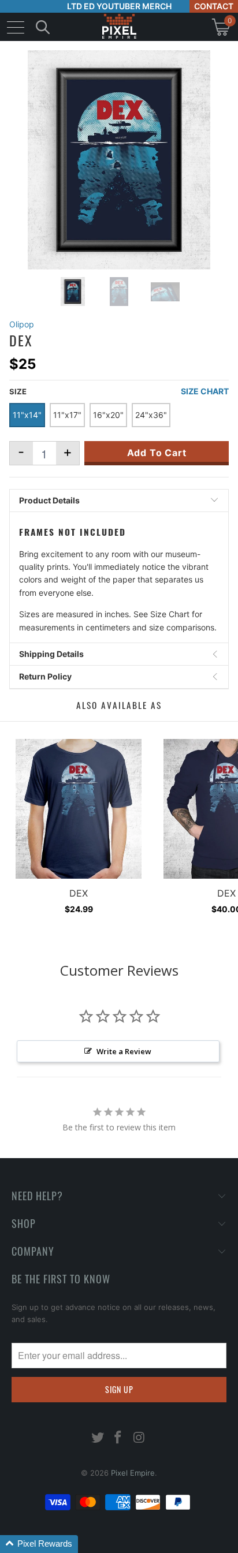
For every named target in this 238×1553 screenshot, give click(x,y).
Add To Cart (157, 452)
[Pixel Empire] (119, 27)
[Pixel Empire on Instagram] (139, 1438)
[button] (39, 1544)
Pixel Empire (133, 1472)
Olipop (21, 324)
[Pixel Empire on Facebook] (118, 1438)
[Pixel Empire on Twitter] (97, 1438)
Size (18, 391)
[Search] (42, 27)
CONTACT (213, 6)
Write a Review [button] (123, 1051)
